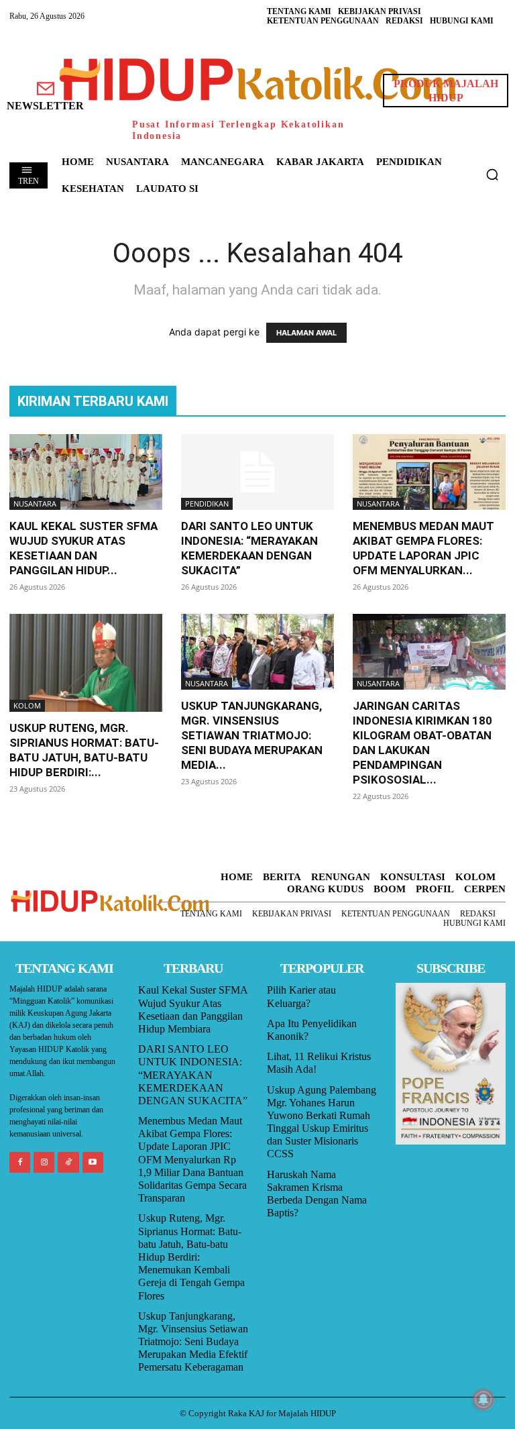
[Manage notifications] (483, 1399)
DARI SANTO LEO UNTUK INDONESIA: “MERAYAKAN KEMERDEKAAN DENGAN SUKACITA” (192, 1074)
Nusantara (34, 503)
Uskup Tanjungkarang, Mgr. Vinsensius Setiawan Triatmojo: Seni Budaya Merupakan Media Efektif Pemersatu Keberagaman (193, 1341)
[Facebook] (19, 1162)
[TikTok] (68, 1162)
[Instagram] (44, 1162)
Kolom (27, 705)
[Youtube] (92, 1162)
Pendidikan (207, 503)
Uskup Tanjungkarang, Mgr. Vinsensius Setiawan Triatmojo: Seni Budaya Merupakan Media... (252, 735)
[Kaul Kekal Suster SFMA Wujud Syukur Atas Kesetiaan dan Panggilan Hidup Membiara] (85, 472)
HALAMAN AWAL (306, 332)
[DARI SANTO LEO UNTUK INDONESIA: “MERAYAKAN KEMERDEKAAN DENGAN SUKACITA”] (257, 472)
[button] (492, 174)
